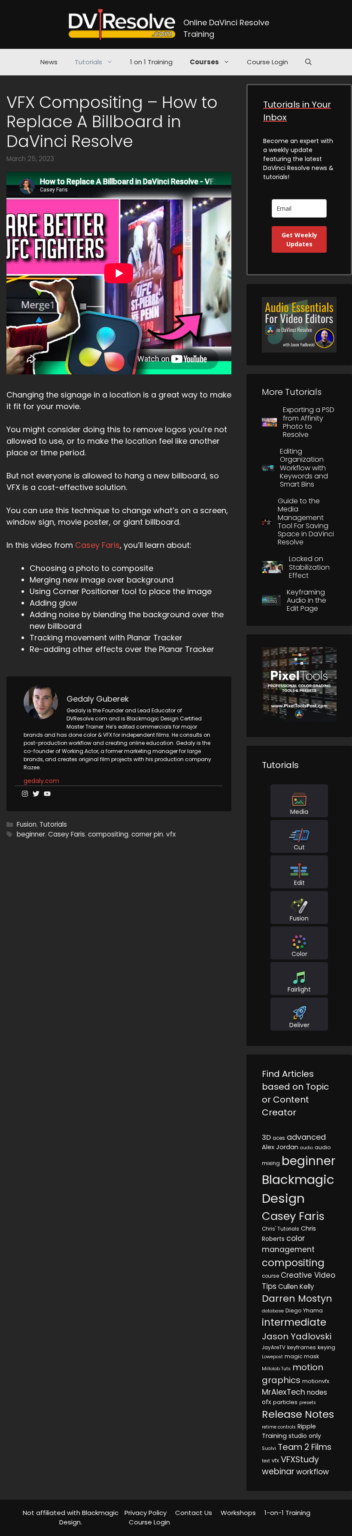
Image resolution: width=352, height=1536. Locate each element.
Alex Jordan (280, 1147)
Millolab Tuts (276, 1369)
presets (307, 1402)
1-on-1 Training (287, 1512)
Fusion (26, 824)
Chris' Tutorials (280, 1228)
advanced (306, 1137)
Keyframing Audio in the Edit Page (306, 600)
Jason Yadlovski (296, 1336)
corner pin (147, 834)
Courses (204, 61)
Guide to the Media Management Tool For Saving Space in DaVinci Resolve (306, 521)
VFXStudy (300, 1459)
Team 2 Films (304, 1447)
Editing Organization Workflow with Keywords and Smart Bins (304, 467)
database (273, 1311)
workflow (312, 1472)
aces (279, 1138)
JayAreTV (273, 1347)
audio (306, 1148)
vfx (171, 834)
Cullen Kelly (296, 1286)
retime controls (279, 1427)
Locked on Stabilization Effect (309, 567)
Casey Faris (97, 545)
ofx (266, 1402)
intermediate (294, 1322)
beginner (31, 834)
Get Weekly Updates (299, 239)
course (270, 1276)
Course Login (267, 61)
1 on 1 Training (151, 61)
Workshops (238, 1512)
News (49, 61)
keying (326, 1347)
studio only (304, 1435)
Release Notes (298, 1414)
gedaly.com (41, 781)
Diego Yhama (304, 1310)
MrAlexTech (283, 1392)
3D (266, 1137)
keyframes (301, 1347)
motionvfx (315, 1381)
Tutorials (88, 61)
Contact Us (193, 1512)
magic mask (302, 1356)
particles (285, 1402)
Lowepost (272, 1357)
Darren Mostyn (297, 1298)
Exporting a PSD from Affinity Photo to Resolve (308, 422)
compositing (108, 834)
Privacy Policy (145, 1512)
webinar (278, 1471)
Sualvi (269, 1448)
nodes (317, 1392)
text (266, 1461)
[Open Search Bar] (308, 62)
